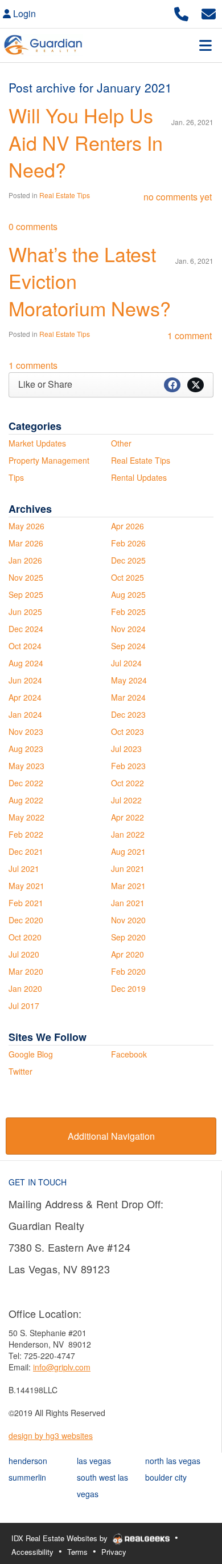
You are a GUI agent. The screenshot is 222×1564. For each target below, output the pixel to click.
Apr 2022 (127, 817)
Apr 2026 (127, 526)
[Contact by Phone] (181, 12)
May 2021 (26, 885)
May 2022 (26, 817)
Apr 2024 (25, 697)
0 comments (33, 226)
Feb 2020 (128, 971)
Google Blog (31, 1054)
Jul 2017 (24, 1005)
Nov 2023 (26, 731)
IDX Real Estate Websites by (60, 1538)
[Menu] (205, 45)
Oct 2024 (25, 646)
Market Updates (37, 443)
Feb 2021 (26, 902)
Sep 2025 (26, 594)
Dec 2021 (26, 851)
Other (121, 443)
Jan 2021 (128, 902)
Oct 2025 (127, 577)
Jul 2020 (24, 954)
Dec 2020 (26, 920)
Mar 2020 (26, 971)
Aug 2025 (128, 594)
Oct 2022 (127, 783)
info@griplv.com (62, 1367)
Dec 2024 (26, 628)
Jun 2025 (25, 611)
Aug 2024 (26, 663)
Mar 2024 (128, 697)
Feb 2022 (26, 834)
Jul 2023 (126, 748)
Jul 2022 (126, 800)
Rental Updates (139, 477)
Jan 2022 (128, 834)
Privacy (113, 1551)
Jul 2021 (24, 868)
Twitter (20, 1071)
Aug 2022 (26, 800)
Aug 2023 (26, 748)
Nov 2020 (128, 920)
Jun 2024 (25, 680)
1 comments (33, 365)
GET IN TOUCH (38, 1182)
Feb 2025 (128, 611)
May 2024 (129, 680)
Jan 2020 (25, 988)
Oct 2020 (25, 937)
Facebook (129, 1054)
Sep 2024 (128, 646)
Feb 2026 (128, 543)
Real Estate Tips (64, 195)
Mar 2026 (26, 543)
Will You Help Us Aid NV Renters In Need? (86, 142)
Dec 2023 (128, 714)
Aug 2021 (128, 851)
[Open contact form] (209, 12)
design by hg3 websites (51, 1435)
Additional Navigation (111, 1136)
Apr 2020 (127, 954)
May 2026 (26, 526)
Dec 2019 (128, 988)
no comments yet (177, 196)
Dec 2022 (26, 783)
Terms (77, 1551)
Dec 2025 (128, 560)
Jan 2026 (25, 560)
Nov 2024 (128, 628)
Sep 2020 (128, 937)
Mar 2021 (128, 885)
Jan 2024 (25, 714)
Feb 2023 (128, 765)
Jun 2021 (128, 868)
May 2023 (26, 765)
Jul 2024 (126, 663)
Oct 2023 (127, 731)
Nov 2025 (26, 577)
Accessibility (32, 1551)
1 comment (189, 335)
